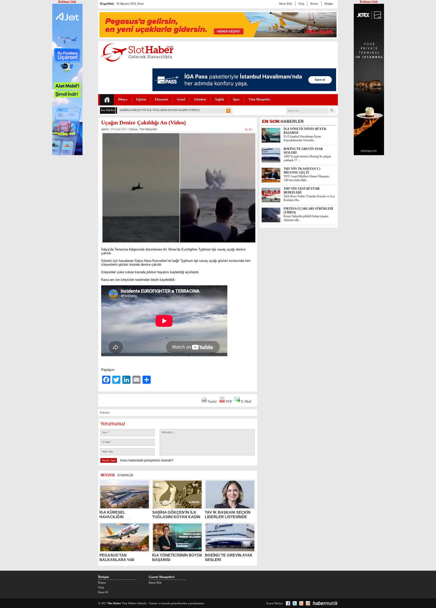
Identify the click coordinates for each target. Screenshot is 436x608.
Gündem (200, 99)
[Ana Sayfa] (107, 99)
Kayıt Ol (103, 592)
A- (247, 129)
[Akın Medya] (308, 603)
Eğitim (141, 99)
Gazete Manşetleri (162, 577)
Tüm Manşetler (259, 99)
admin (104, 129)
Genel (181, 99)
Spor (236, 99)
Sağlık (219, 99)
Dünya (122, 99)
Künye (314, 3)
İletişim (328, 3)
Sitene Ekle (285, 3)
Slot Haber (114, 603)
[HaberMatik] (325, 603)
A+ (251, 129)
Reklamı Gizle (369, 2)
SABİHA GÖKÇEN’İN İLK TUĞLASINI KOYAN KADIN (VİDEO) (160, 110)
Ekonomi (161, 99)
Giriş (301, 3)
